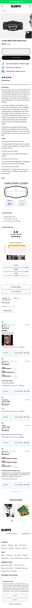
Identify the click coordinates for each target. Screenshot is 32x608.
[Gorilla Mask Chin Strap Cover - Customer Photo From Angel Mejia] (10, 257)
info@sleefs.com (26, 533)
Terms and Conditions (17, 558)
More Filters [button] (8, 310)
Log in (3, 555)
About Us (3, 545)
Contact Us (9, 555)
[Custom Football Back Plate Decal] (23, 510)
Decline (15, 599)
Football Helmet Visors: (21, 568)
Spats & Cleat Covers (7, 568)
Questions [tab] (16, 298)
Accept (15, 595)
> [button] (21, 492)
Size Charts (17, 555)
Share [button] (6, 352)
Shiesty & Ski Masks (7, 565)
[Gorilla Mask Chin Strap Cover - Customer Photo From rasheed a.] (16, 257)
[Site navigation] (2, 6)
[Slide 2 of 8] (23, 510)
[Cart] (30, 6)
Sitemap (27, 558)
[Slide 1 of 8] (9, 510)
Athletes (17, 548)
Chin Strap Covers (19, 565)
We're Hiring (22, 545)
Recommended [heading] (16, 500)
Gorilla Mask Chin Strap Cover (10, 347)
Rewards (10, 545)
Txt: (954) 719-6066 (11, 533)
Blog (16, 545)
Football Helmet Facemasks (9, 571)
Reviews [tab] (5, 298)
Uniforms (24, 548)
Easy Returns (5, 558)
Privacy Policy (25, 591)
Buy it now (16, 57)
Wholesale (4, 548)
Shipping (25, 555)
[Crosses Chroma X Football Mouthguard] (8, 510)
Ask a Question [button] (17, 291)
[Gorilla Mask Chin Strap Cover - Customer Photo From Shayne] (22, 257)
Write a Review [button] (17, 287)
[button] (25, 352)
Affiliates (11, 548)
